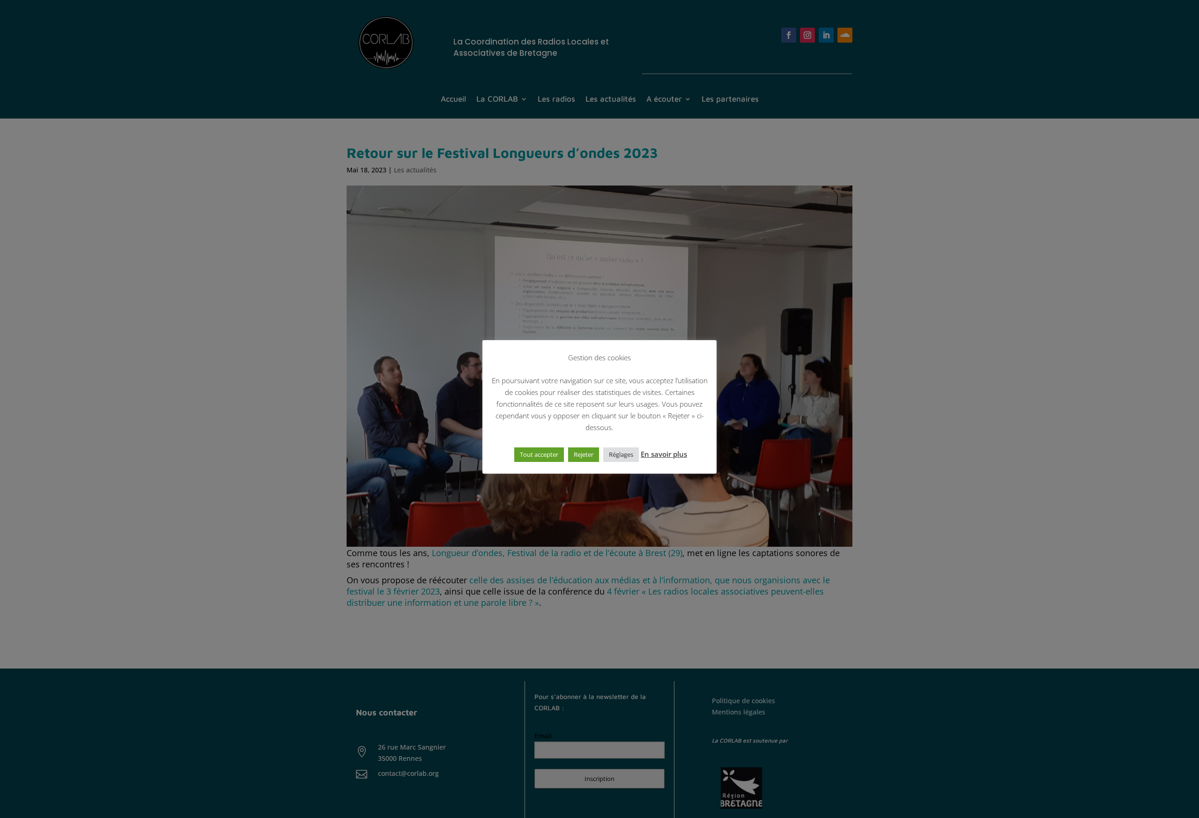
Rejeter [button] (583, 454)
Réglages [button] (621, 454)
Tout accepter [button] (539, 454)
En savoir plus (664, 454)
